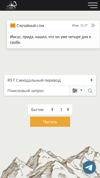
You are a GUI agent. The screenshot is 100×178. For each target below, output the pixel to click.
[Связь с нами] (89, 167)
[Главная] (11, 5)
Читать (50, 121)
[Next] (93, 25)
